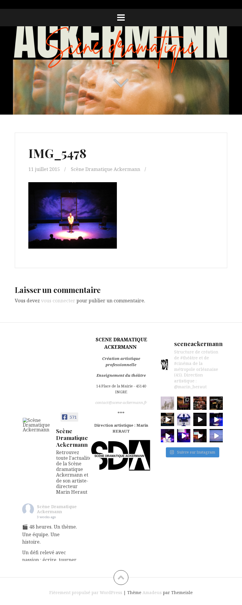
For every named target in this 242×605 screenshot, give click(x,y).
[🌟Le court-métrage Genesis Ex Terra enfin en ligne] (200, 419)
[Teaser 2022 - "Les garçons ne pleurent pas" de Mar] (216, 435)
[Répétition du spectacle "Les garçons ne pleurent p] (200, 435)
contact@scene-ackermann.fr (121, 402)
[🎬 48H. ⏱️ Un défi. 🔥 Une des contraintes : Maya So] (167, 419)
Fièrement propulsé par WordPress (85, 592)
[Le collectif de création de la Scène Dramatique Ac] (216, 419)
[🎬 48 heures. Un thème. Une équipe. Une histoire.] (167, 403)
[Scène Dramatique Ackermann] (37, 425)
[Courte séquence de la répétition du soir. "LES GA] (183, 435)
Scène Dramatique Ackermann (105, 169)
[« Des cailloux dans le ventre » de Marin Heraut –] (183, 419)
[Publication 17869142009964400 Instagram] (167, 435)
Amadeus (152, 592)
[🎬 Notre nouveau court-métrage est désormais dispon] (200, 403)
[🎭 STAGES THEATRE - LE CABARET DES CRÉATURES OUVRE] (183, 403)
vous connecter (58, 300)
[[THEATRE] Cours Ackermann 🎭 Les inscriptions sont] (216, 403)
